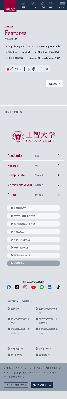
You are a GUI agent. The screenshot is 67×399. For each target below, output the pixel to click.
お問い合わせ (17, 348)
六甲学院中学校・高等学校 (48, 320)
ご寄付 (42, 7)
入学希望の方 (20, 207)
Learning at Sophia (49, 46)
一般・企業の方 (21, 247)
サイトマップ (45, 348)
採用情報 (43, 354)
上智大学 (15, 308)
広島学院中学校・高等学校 (20, 331)
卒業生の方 (19, 231)
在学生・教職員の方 (23, 215)
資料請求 (18, 263)
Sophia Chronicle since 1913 (44, 57)
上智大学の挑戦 (15, 57)
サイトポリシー (18, 354)
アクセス (32, 7)
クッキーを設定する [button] (16, 385)
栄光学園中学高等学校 (20, 320)
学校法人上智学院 (19, 301)
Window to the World (19, 52)
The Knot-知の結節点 (48, 52)
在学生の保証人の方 (23, 223)
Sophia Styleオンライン (20, 46)
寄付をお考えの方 (22, 255)
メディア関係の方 (22, 239)
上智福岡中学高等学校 (48, 331)
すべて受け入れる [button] (42, 385)
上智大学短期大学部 (48, 308)
